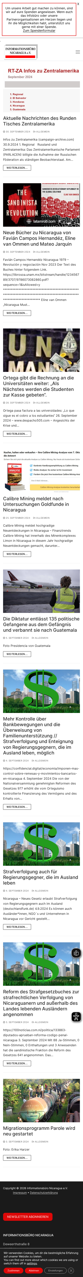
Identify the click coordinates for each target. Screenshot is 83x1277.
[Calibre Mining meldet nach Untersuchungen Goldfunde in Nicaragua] (41, 471)
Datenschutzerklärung (44, 1192)
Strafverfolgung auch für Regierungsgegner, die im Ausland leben (40, 877)
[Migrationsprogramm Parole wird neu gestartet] (41, 1100)
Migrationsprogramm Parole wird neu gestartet (39, 1131)
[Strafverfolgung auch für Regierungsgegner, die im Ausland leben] (41, 844)
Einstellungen (55, 1270)
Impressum (20, 1192)
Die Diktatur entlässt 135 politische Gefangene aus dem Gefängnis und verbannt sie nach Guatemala (41, 624)
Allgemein (43, 131)
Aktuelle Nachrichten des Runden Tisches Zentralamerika (39, 121)
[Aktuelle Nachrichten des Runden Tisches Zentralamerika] (41, 90)
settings (32, 1263)
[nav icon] (78, 52)
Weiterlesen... (17, 167)
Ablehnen (34, 1270)
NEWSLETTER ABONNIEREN (27, 1217)
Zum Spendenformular (39, 30)
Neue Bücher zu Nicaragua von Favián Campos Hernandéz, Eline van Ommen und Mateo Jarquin (39, 238)
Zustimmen (13, 1270)
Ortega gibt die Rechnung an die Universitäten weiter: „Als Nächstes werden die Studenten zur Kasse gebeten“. (38, 386)
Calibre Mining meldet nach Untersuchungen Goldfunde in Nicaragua (36, 504)
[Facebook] (7, 1204)
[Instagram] (15, 1204)
